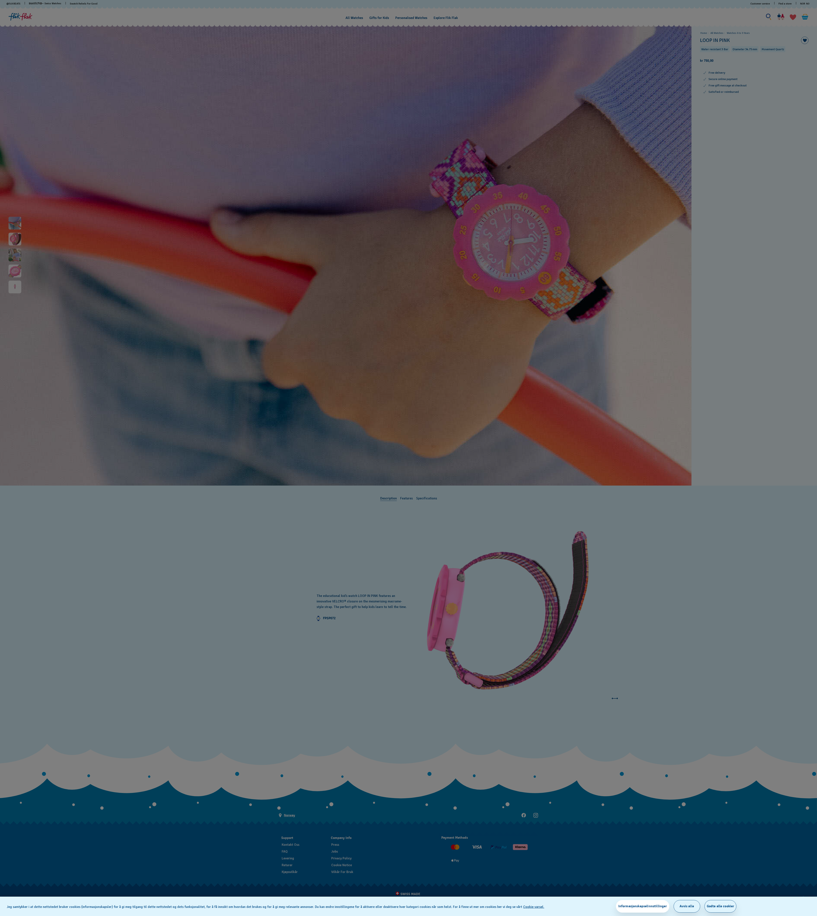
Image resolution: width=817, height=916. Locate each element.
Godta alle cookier (720, 906)
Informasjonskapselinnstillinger (642, 906)
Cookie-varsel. (533, 907)
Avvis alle (687, 906)
